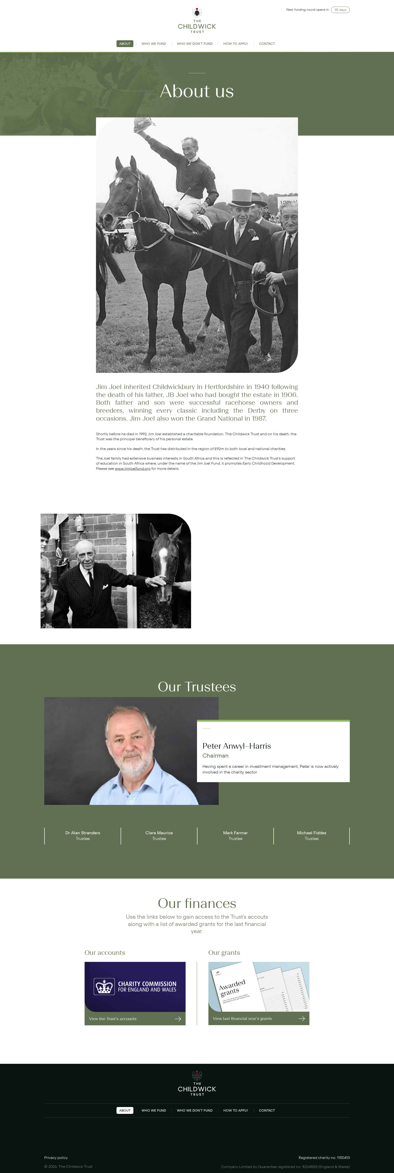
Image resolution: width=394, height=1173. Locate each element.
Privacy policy (56, 1158)
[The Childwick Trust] (197, 20)
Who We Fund (154, 44)
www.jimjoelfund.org (132, 468)
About (125, 44)
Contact (267, 44)
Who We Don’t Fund (195, 44)
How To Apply (235, 44)
